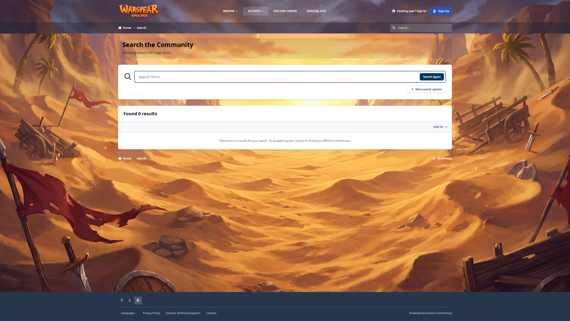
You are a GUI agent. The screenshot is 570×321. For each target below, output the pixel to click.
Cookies (211, 313)
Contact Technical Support (183, 313)
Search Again (432, 76)
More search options (428, 89)
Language (128, 313)
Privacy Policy (151, 313)
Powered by (430, 313)
